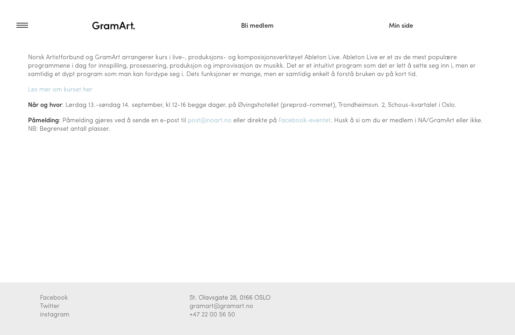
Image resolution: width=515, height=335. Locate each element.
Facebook (54, 297)
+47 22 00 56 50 (212, 313)
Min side (401, 25)
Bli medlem (257, 25)
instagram (54, 313)
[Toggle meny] (14, 25)
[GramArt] (114, 25)
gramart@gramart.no (221, 305)
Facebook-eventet (305, 119)
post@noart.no (210, 119)
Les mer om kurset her (60, 88)
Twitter (50, 305)
